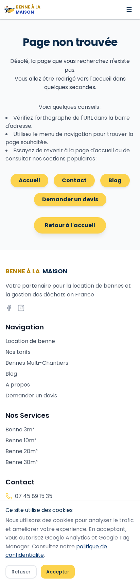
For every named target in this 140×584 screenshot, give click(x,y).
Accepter (57, 571)
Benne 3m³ (19, 429)
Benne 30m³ (21, 462)
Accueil (29, 180)
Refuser (21, 571)
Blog (115, 180)
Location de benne (30, 341)
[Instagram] (21, 308)
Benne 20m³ (21, 451)
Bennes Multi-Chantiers (36, 363)
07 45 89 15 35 (33, 496)
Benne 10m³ (20, 440)
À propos (17, 385)
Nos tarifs (18, 352)
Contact (74, 180)
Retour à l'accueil (70, 225)
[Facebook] (8, 308)
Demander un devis (70, 199)
